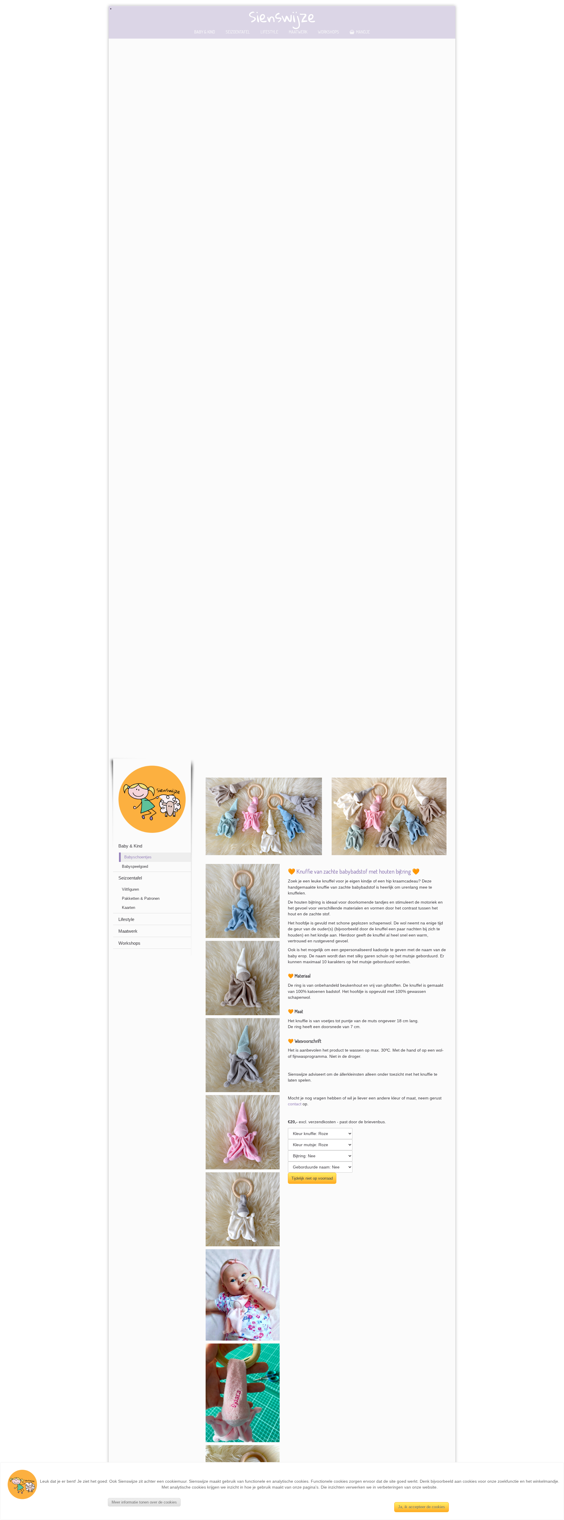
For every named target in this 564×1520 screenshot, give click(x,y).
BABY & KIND (204, 31)
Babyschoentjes (138, 857)
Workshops (328, 31)
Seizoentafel (238, 31)
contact (294, 1104)
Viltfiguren (130, 889)
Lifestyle (269, 31)
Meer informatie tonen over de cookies (144, 1502)
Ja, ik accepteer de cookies (421, 1507)
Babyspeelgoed (135, 866)
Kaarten (128, 907)
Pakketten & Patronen (141, 898)
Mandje (363, 31)
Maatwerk (298, 31)
